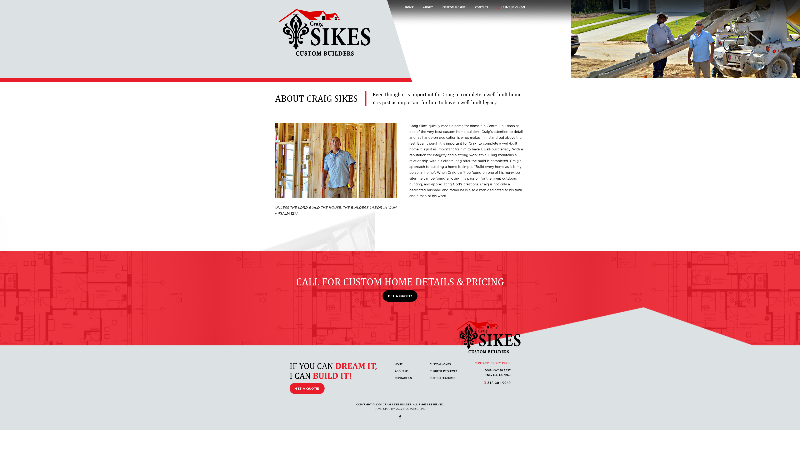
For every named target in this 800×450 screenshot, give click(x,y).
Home (409, 7)
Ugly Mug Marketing (410, 409)
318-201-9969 (512, 7)
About (428, 7)
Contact (482, 7)
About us (402, 371)
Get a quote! (400, 296)
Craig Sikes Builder (324, 32)
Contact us (403, 378)
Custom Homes (454, 7)
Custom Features (442, 378)
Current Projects (443, 371)
